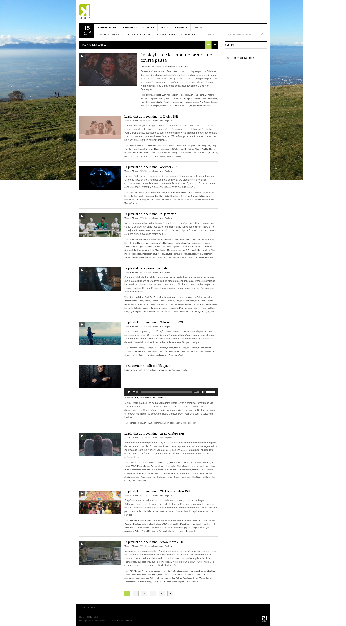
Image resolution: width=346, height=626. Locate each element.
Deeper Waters (131, 300)
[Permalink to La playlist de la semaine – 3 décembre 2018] (100, 333)
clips (181, 94)
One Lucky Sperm (179, 473)
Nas (160, 307)
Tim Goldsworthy (143, 581)
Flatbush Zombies (207, 570)
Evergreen (180, 300)
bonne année (181, 297)
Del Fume (200, 94)
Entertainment (209, 520)
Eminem (154, 300)
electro (169, 98)
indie (130, 152)
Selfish (127, 257)
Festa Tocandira (139, 148)
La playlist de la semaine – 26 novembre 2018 (154, 433)
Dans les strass (144, 242)
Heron (154, 574)
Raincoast (197, 307)
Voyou (206, 311)
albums (149, 94)
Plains (175, 253)
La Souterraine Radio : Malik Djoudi (147, 366)
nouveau (179, 101)
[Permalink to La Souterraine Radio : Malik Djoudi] (100, 376)
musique (175, 152)
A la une (171, 66)
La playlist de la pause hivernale (146, 268)
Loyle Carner (181, 195)
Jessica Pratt (198, 304)
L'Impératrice (186, 523)
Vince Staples (178, 581)
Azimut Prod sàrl (124, 620)
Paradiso (209, 473)
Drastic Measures (182, 242)
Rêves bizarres (146, 476)
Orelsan (200, 152)
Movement (208, 469)
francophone (165, 148)
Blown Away (169, 297)
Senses (134, 257)
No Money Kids (152, 473)
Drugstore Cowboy (156, 98)
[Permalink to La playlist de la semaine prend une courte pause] (108, 69)
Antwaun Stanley (137, 347)
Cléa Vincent (190, 239)
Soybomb (168, 257)
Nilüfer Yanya (205, 195)
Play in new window (144, 397)
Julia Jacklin (173, 523)
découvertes (182, 570)
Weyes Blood (196, 105)
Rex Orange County (208, 101)
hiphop (127, 195)
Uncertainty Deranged (185, 531)
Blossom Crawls (137, 192)
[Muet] (203, 392)
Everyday (188, 98)
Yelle (212, 311)
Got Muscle (167, 246)
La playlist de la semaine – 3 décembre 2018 (153, 322)
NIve (140, 527)
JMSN (164, 523)
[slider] (211, 391)
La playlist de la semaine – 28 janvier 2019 (152, 214)
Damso (173, 462)
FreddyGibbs (130, 574)
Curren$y (172, 570)
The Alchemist (205, 578)
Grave (161, 466)
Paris (189, 422)
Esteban (176, 192)
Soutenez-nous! (107, 27)
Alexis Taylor (147, 570)
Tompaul (183, 257)
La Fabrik (94, 616)
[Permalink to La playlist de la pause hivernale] (100, 279)
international (212, 98)
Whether (181, 354)
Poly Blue (183, 307)
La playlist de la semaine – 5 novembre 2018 (153, 542)
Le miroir (159, 152)
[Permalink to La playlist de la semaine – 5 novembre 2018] (100, 553)
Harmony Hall (208, 192)
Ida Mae (195, 148)
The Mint (149, 354)
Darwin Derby (180, 347)
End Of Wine (166, 192)
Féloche (127, 148)
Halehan (197, 192)
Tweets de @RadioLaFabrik (239, 57)
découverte (189, 94)
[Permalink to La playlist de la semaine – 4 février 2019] (100, 178)
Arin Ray (140, 297)
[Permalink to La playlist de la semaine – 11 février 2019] (100, 127)
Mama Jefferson (174, 250)
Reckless (211, 307)
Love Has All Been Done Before (177, 469)
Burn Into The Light (170, 94)
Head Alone (138, 523)
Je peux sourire (184, 304)
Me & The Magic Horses (193, 250)
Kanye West (144, 250)
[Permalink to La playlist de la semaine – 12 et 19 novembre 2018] (100, 502)
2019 (132, 239)
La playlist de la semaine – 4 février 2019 (151, 167)
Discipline (191, 145)
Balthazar (142, 520)
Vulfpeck (173, 354)
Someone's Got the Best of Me (137, 531)
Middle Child (210, 250)
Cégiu (181, 239)
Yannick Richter (147, 66)
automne (157, 570)
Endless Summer (166, 300)
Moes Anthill (179, 351)
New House (169, 101)
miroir (171, 351)
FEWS (133, 466)
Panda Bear (178, 527)
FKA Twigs (193, 570)
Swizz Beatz (184, 311)
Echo (141, 300)
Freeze (154, 466)
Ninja (182, 152)
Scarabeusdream (204, 253)
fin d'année (200, 300)
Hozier (206, 466)
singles (156, 105)
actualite (138, 239)
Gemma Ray (186, 192)
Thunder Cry (129, 581)
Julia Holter (163, 351)
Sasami (149, 105)
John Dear (145, 101)
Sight (131, 311)
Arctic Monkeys (161, 347)
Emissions (129, 27)
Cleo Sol (200, 239)
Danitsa (133, 242)
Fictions (197, 98)
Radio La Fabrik (100, 12)
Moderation (147, 253)
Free (203, 98)
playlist (127, 476)
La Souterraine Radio (178, 369)
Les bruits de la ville (132, 307)
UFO (187, 105)
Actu (163, 27)
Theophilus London (139, 480)
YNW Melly (209, 257)
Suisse (181, 105)
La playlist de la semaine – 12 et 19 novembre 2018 (157, 491)
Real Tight (192, 527)
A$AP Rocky (135, 570)
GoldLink (157, 246)
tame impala (186, 476)
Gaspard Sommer (144, 246)
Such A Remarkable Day (159, 311)
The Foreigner (196, 311)
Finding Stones (130, 351)
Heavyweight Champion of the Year (180, 466)
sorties (163, 105)
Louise (163, 250)
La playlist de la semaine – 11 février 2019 (151, 116)
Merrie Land (197, 469)
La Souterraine (130, 369)
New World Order (200, 574)
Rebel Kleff (159, 199)
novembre (140, 578)
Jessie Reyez (211, 304)
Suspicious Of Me (190, 578)
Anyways (149, 347)
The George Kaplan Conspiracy (169, 156)
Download (162, 397)
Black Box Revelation (154, 297)
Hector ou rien (143, 304)
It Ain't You (207, 246)
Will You (206, 105)
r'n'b (185, 253)
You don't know (130, 203)
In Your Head (137, 195)
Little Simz (154, 250)
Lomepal (204, 523)
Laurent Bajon (168, 422)
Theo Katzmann (161, 354)
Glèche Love (177, 148)
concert (133, 422)
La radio (180, 27)
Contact (199, 27)
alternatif (157, 94)
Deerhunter (168, 242)
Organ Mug (141, 199)
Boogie (175, 239)
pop (197, 101)
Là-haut (196, 523)
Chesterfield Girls (153, 145)
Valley (190, 257)
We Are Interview (192, 581)
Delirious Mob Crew (197, 462)
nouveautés (189, 101)
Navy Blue (198, 351)
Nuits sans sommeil (163, 527)
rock (143, 105)
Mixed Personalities (132, 253)
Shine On (128, 156)
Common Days (162, 462)
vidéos (211, 199)
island (158, 523)
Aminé (132, 297)
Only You (192, 473)
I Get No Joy (185, 246)
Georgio (141, 351)
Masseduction (157, 101)
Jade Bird (133, 250)
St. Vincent (172, 105)
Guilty (133, 304)
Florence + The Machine (201, 242)
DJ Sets (147, 27)
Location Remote (184, 574)
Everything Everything (206, 145)
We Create (199, 257)
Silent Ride (143, 257)
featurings (190, 300)
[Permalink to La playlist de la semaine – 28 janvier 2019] (100, 225)
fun (149, 574)
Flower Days (153, 148)
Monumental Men (150, 307)
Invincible (172, 304)
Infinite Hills (138, 152)
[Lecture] (129, 392)
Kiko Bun (159, 195)
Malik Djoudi (181, 422)
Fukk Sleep (142, 574)
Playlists (184, 66)
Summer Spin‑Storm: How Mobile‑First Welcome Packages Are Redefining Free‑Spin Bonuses (162, 34)
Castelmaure (135, 462)
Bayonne (167, 239)
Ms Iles (167, 152)
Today (155, 581)
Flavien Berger (143, 466)
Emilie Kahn (178, 98)
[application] (171, 392)
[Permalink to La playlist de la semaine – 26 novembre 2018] (100, 444)
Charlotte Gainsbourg (197, 297)
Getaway (128, 523)
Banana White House (152, 239)
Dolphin (187, 520)
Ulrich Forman (165, 581)
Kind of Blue (169, 195)
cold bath (171, 145)
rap (210, 152)
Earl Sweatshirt (204, 347)
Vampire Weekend (200, 199)
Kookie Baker (157, 469)
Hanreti (187, 148)
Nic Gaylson (193, 195)
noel (165, 307)
